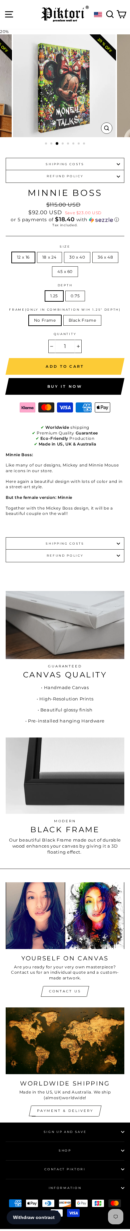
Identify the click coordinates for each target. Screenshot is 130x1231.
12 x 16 (23, 257)
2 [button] (52, 144)
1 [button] (46, 144)
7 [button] (79, 144)
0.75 (75, 295)
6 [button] (74, 144)
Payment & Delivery (65, 1111)
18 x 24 (49, 257)
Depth (65, 285)
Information (65, 1188)
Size (65, 246)
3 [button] (57, 143)
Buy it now (64, 386)
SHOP (65, 1150)
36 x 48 (105, 257)
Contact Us (65, 991)
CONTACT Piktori (64, 1169)
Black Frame (82, 320)
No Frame (45, 320)
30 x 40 (77, 257)
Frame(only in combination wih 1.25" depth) (65, 309)
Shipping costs (65, 164)
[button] (65, 219)
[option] (65, 85)
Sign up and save (65, 1132)
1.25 (54, 295)
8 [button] (84, 144)
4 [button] (63, 144)
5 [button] (68, 144)
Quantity (65, 334)
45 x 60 (65, 271)
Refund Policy (65, 176)
